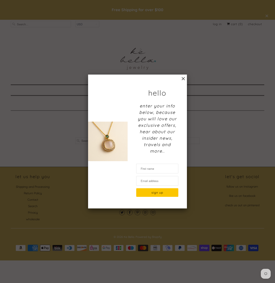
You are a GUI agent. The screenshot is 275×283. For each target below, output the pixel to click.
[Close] (183, 79)
